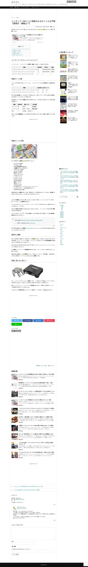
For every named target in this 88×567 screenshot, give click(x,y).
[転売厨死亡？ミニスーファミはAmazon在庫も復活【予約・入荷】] (14, 385)
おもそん (15, 2)
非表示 (22, 46)
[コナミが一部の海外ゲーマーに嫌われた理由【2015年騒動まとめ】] (14, 436)
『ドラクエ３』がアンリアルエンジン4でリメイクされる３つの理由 (36, 408)
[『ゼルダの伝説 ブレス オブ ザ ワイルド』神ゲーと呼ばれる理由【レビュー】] (14, 445)
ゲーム (53, 26)
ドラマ (61, 235)
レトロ (41, 365)
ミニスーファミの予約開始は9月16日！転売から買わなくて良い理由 (36, 374)
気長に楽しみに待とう (17, 54)
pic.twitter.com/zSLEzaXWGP (36, 220)
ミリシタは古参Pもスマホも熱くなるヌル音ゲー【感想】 (27, 489)
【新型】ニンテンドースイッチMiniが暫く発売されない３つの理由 (36, 425)
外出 (61, 236)
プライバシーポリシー (25, 7)
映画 (61, 233)
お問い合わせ (17, 7)
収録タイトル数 (16, 50)
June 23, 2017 (32, 223)
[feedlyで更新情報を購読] (73, 2)
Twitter (11, 7)
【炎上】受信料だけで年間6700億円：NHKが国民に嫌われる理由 (73, 70)
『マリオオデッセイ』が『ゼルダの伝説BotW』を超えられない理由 (36, 452)
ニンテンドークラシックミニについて (21, 49)
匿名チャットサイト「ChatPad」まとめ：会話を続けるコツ (73, 91)
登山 (61, 240)
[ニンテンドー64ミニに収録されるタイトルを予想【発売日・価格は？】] (38, 320)
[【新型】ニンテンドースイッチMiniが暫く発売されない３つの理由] (14, 428)
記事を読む (21, 379)
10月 (62, 206)
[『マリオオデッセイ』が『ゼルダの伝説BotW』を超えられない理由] (14, 455)
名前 (12, 541)
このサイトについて (35, 7)
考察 (39, 365)
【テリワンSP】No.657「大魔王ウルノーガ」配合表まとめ (73, 119)
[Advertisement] (34, 14)
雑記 (61, 242)
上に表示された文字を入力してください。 (21, 549)
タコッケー (52, 365)
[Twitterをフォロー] (68, 2)
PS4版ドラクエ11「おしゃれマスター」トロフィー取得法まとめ (73, 56)
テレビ (61, 238)
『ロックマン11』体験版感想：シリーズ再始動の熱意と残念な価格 (73, 98)
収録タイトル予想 (16, 51)
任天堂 (45, 365)
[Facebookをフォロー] (70, 2)
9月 (62, 208)
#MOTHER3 (23, 220)
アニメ (61, 231)
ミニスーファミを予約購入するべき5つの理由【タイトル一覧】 (35, 400)
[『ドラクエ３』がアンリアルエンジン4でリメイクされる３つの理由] (14, 411)
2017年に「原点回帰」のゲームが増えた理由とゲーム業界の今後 (35, 417)
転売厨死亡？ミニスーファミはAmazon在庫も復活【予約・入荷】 (36, 382)
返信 (54, 504)
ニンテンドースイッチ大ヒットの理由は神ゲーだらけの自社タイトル (37, 391)
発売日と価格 (15, 53)
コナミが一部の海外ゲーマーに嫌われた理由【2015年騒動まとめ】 (36, 434)
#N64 (27, 220)
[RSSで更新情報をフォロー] (75, 2)
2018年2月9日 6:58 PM (20, 499)
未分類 (61, 244)
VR (61, 225)
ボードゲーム (63, 227)
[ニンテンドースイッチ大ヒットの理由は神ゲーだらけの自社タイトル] (14, 394)
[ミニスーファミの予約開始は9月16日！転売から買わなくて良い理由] (14, 377)
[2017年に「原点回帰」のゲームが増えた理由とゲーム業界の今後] (14, 419)
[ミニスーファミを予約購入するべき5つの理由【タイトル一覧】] (14, 402)
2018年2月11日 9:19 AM (21, 508)
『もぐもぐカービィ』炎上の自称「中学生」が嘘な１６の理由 (73, 105)
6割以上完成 (30, 228)
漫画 (61, 229)
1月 (62, 209)
